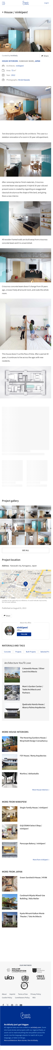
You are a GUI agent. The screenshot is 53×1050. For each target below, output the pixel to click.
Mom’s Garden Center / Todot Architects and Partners (32, 689)
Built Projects (31, 652)
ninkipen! (20, 65)
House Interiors (10, 61)
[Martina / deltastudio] (9, 780)
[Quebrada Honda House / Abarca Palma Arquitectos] (12, 710)
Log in (46, 3)
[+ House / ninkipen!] (18, 512)
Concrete (7, 652)
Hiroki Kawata (24, 80)
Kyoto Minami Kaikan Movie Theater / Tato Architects (32, 915)
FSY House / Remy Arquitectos (33, 755)
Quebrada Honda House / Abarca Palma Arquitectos (33, 706)
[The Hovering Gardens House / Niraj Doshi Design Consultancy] (9, 744)
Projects (18, 652)
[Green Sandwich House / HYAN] (9, 884)
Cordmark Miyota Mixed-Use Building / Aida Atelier (32, 897)
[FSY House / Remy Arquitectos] (9, 762)
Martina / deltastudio (29, 773)
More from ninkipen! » (41, 860)
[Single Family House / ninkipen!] (9, 814)
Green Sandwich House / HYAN (33, 877)
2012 (13, 75)
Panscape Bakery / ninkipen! (32, 843)
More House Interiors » (40, 790)
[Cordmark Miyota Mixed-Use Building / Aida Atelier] (9, 901)
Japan (37, 61)
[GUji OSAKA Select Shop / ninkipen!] (9, 832)
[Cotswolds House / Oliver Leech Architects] (12, 675)
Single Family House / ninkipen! (34, 807)
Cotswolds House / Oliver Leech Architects (33, 670)
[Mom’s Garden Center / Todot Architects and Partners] (12, 692)
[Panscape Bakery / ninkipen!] (9, 850)
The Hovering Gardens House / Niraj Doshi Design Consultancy (33, 739)
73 (12, 70)
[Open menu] (3, 3)
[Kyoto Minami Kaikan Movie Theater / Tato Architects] (9, 919)
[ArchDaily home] (25, 3)
